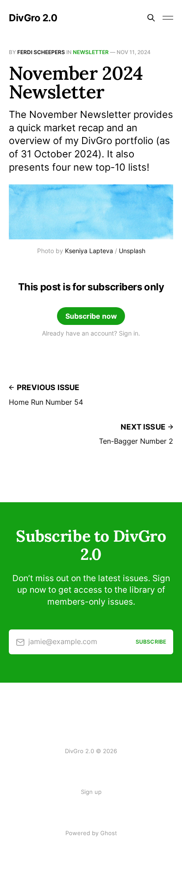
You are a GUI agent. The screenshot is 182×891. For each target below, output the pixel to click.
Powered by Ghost (91, 832)
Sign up (91, 791)
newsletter (91, 52)
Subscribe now (91, 316)
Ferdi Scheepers (41, 52)
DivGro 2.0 (33, 18)
